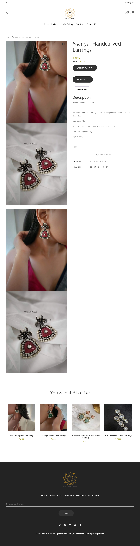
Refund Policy (81, 495)
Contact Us (91, 24)
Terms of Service (56, 495)
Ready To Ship (67, 24)
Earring (14, 37)
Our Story (80, 24)
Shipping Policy (93, 495)
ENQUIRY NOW (85, 68)
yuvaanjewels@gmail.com (95, 533)
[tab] (82, 89)
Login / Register (128, 2)
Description (82, 89)
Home (46, 24)
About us (44, 495)
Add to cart (83, 79)
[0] (131, 13)
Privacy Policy (69, 495)
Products (55, 24)
